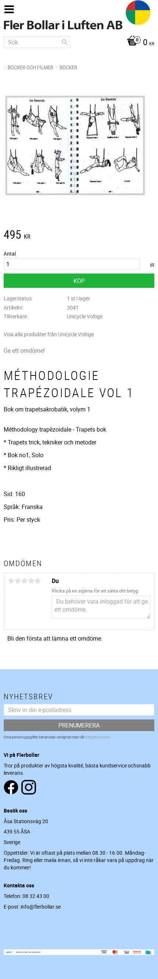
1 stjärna (11, 581)
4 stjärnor (31, 581)
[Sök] (64, 42)
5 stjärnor (37, 581)
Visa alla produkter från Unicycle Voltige (49, 334)
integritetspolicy (97, 737)
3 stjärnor (24, 581)
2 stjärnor (17, 581)
